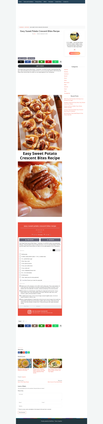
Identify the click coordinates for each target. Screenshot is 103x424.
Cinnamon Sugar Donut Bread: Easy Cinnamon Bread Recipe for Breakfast (73, 110)
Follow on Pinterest (74, 53)
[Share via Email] (42, 61)
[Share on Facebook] (28, 61)
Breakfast (66, 71)
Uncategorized (67, 93)
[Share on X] (21, 61)
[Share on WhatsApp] (55, 61)
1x (53, 250)
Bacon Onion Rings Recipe (23, 381)
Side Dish (66, 86)
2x (56, 250)
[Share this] (19, 352)
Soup (65, 91)
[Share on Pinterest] (48, 61)
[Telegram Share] (26, 352)
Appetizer (24, 377)
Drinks (65, 80)
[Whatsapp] (29, 352)
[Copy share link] (35, 61)
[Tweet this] (21, 352)
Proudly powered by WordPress (47, 421)
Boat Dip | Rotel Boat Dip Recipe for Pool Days (23, 369)
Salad (65, 84)
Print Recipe (31, 58)
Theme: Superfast (58, 421)
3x (59, 250)
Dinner (65, 78)
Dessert (65, 76)
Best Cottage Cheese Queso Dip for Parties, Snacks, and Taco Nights (54, 370)
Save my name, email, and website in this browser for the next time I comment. (35, 409)
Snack (65, 88)
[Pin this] (24, 352)
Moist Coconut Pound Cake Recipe (55, 381)
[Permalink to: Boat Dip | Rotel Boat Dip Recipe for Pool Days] (25, 363)
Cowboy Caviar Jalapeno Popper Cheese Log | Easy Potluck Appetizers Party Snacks (39, 370)
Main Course (66, 82)
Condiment (66, 73)
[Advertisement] (51, 14)
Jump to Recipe (22, 58)
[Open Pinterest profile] (74, 49)
